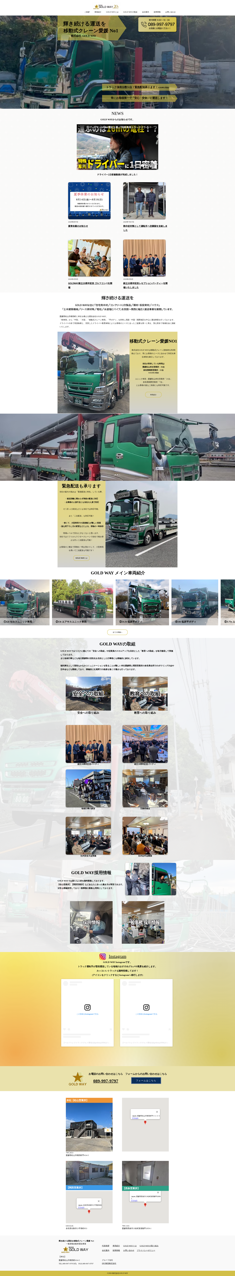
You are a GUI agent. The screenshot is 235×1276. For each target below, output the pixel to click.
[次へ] (230, 447)
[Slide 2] (117, 474)
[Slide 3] (119, 474)
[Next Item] (230, 602)
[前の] (5, 447)
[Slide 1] (115, 474)
